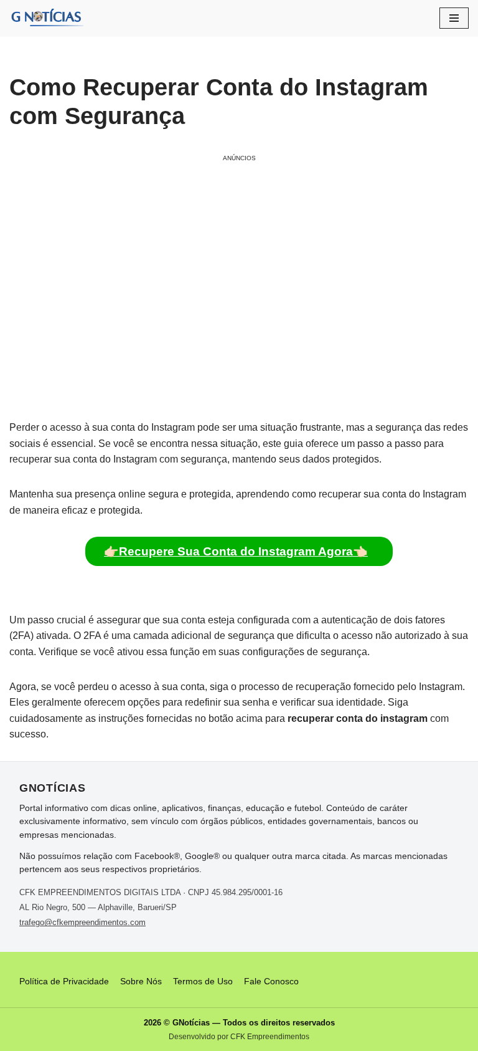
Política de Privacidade (64, 981)
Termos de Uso (203, 981)
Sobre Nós (141, 981)
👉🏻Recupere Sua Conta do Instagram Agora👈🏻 (236, 551)
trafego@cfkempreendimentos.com (82, 922)
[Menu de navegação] (454, 18)
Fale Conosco (271, 981)
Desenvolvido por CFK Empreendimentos (239, 1036)
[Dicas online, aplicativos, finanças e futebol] (46, 18)
